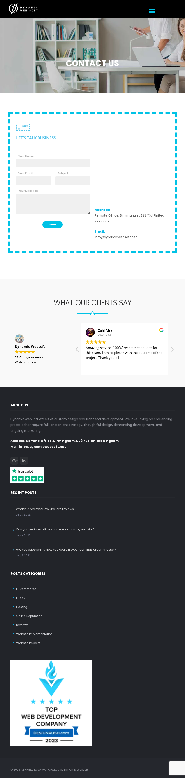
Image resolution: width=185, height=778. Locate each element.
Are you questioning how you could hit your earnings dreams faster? (66, 549)
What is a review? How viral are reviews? (46, 509)
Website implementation (34, 634)
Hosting (21, 607)
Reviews (22, 625)
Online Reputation (29, 616)
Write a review (26, 362)
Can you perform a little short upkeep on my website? (55, 529)
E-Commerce (26, 589)
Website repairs (28, 643)
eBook (20, 598)
